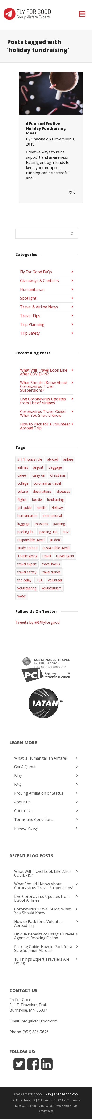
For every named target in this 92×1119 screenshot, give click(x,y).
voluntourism (52, 588)
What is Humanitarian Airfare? (41, 758)
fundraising (55, 499)
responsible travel (30, 539)
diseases (63, 491)
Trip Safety (30, 333)
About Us (22, 802)
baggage (55, 467)
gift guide (24, 507)
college (22, 483)
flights (22, 499)
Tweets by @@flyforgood (37, 622)
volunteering (26, 588)
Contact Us (23, 810)
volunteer (55, 580)
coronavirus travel (47, 483)
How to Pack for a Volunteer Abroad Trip (45, 425)
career (22, 475)
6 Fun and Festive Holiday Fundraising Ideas (46, 128)
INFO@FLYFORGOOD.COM (61, 1094)
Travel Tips (30, 315)
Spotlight (28, 298)
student (55, 539)
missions (41, 523)
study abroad (27, 548)
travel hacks (51, 564)
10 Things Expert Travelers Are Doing (41, 961)
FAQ (17, 784)
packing (59, 523)
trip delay (24, 580)
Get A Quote (25, 767)
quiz (66, 531)
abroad (52, 459)
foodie (37, 499)
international (52, 515)
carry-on (38, 475)
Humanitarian (32, 289)
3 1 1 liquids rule (29, 459)
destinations (42, 491)
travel (46, 556)
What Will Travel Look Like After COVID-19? (43, 371)
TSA (40, 580)
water (21, 596)
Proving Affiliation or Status (38, 793)
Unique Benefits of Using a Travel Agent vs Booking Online (44, 935)
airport (38, 467)
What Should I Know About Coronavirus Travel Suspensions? (43, 386)
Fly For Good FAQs (36, 271)
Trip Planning (32, 324)
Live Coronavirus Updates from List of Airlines (43, 400)
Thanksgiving (27, 556)
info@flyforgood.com (39, 1021)
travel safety (26, 572)
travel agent (65, 556)
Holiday (57, 507)
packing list (25, 531)
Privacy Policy (26, 828)
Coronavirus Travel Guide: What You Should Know (43, 413)
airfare (68, 459)
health (41, 507)
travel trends (51, 572)
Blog (18, 775)
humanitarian (27, 515)
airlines (22, 467)
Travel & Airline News (39, 306)
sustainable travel (56, 548)
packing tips (48, 531)
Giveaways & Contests (39, 280)
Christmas (58, 475)
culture (22, 491)
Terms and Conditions (33, 819)
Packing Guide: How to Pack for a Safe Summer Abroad (43, 948)
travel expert (27, 564)
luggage (23, 523)
